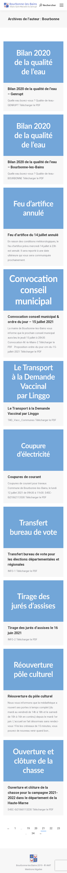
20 (36, 828)
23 (58, 828)
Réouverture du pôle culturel (30, 696)
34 (33, 833)
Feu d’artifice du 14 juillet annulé (33, 235)
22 (51, 828)
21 (43, 828)
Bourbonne (50, 19)
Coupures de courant (24, 477)
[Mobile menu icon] (61, 5)
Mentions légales (33, 869)
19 (28, 828)
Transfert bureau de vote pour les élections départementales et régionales (33, 559)
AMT (48, 865)
